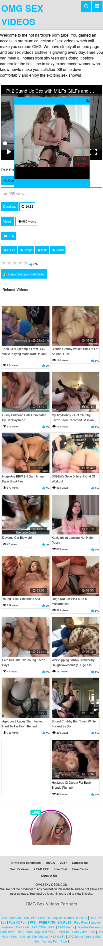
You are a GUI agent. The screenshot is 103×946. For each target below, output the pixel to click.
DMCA (50, 862)
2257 (63, 862)
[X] (88, 100)
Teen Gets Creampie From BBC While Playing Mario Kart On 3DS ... (24, 354)
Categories (80, 862)
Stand (59, 250)
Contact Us (49, 875)
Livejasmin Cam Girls (15, 927)
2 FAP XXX (41, 869)
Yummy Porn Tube (54, 941)
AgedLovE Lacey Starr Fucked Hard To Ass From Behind (23, 724)
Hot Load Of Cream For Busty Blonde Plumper (72, 785)
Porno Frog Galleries (38, 932)
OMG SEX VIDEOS (22, 14)
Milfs (43, 250)
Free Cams (80, 869)
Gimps (27, 250)
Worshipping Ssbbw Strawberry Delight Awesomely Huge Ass (73, 662)
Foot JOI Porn (18, 922)
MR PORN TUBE (43, 927)
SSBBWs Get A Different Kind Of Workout (73, 479)
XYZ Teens (75, 936)
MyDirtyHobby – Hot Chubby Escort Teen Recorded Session (73, 418)
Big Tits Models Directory (70, 917)
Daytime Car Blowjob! (17, 537)
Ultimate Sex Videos (34, 936)
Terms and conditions (25, 862)
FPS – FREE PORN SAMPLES (51, 922)
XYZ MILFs (57, 936)
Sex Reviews (19, 869)
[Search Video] (86, 6)
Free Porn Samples (87, 922)
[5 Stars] (25, 262)
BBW (10, 236)
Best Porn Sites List (37, 917)
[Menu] (97, 6)
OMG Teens (66, 927)
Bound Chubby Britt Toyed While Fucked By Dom (74, 724)
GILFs (10, 250)
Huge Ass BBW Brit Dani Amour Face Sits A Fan (23, 479)
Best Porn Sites (11, 917)
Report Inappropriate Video (26, 274)
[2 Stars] (9, 262)
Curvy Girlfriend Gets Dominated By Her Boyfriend (24, 418)
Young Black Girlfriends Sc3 (21, 599)
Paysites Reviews (89, 927)
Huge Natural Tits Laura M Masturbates (70, 601)
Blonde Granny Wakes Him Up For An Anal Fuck (75, 351)
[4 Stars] (20, 262)
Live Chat (60, 869)
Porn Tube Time (11, 932)
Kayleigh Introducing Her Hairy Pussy (73, 540)
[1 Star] (3, 262)
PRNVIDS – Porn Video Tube (75, 932)
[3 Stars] (14, 262)
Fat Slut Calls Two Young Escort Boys (23, 662)
